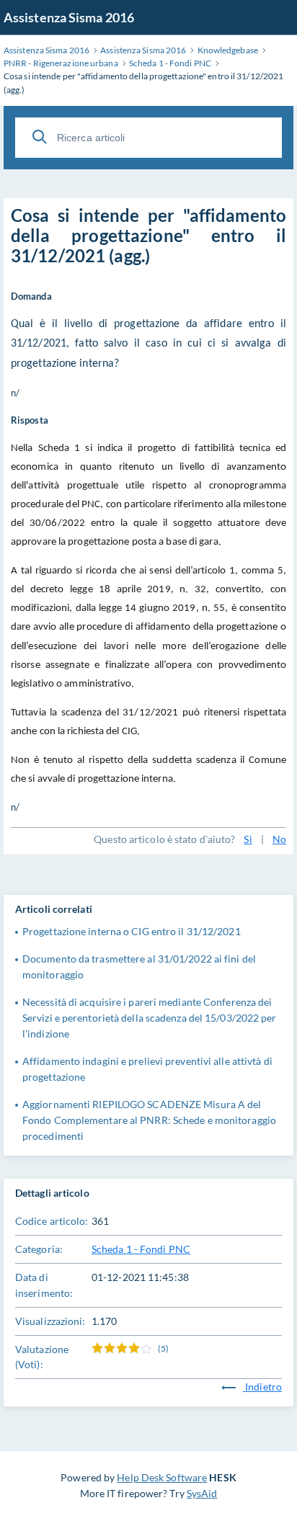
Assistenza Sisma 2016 (69, 17)
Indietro (262, 1386)
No (279, 839)
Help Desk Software (162, 1477)
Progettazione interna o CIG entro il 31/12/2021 (131, 931)
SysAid (202, 1493)
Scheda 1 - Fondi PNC (141, 1249)
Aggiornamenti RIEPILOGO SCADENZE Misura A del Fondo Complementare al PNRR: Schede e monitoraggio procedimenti (149, 1120)
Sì (248, 839)
